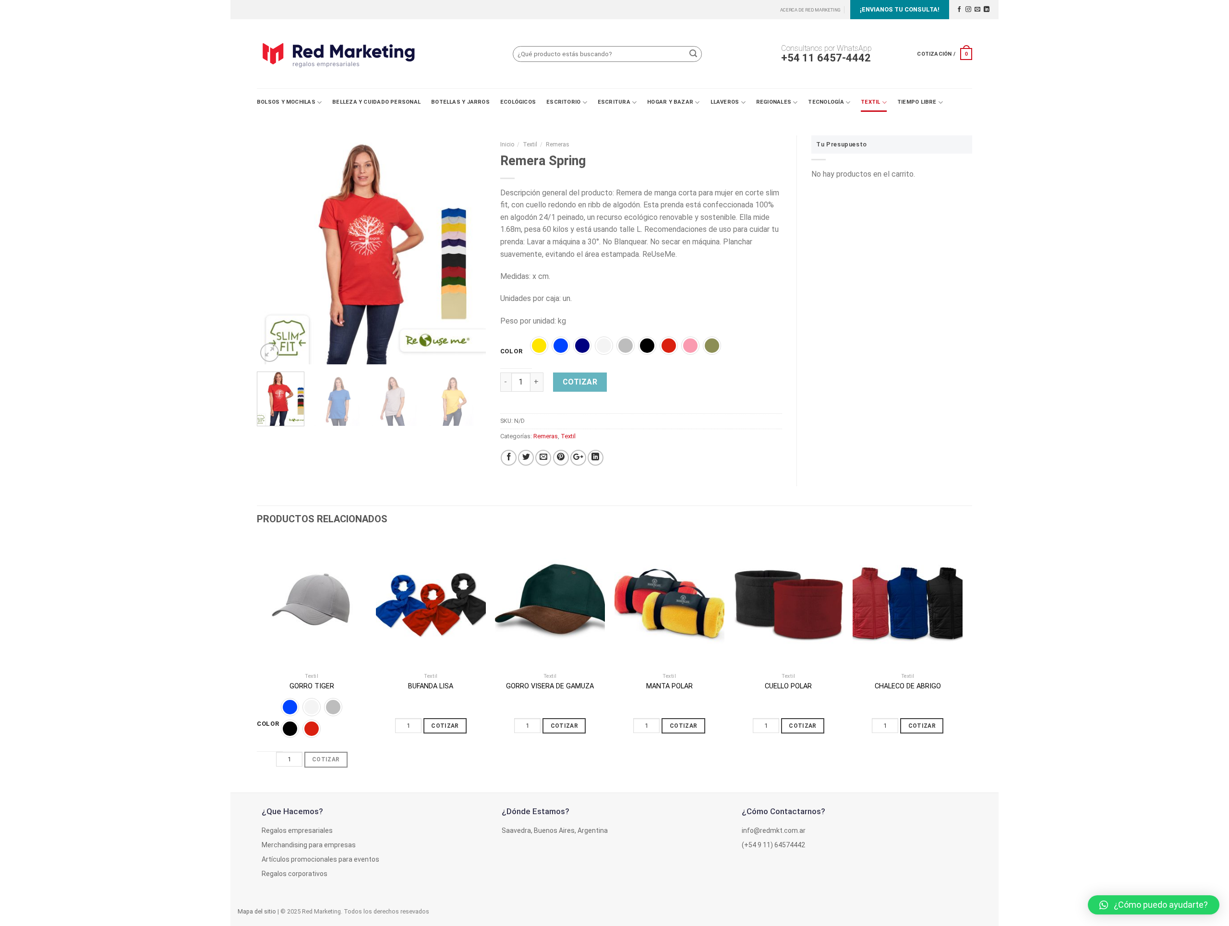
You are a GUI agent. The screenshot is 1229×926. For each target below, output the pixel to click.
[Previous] (273, 250)
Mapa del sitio (257, 911)
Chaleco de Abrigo (908, 686)
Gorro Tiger (311, 686)
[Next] (469, 250)
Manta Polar (669, 686)
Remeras (557, 144)
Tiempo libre (917, 102)
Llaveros (725, 102)
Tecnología (825, 102)
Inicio (507, 144)
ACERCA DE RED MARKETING (810, 9)
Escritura (614, 102)
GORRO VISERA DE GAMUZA (550, 686)
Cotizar (580, 381)
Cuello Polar (788, 686)
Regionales (773, 102)
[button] (1153, 904)
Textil (870, 102)
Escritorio (563, 102)
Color (511, 351)
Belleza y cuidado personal (376, 102)
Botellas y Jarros (460, 102)
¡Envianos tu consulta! (900, 9)
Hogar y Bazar (670, 102)
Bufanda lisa (430, 686)
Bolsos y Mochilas (286, 102)
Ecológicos (518, 102)
